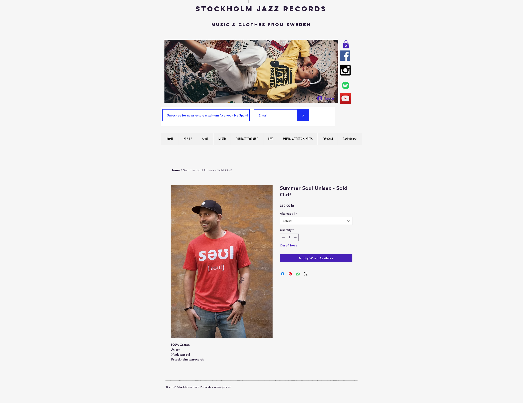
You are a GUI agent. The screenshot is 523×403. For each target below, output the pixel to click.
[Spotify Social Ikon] (345, 85)
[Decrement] (283, 237)
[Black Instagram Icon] (345, 70)
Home (175, 170)
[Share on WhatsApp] (298, 273)
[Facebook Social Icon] (345, 55)
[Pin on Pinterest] (290, 273)
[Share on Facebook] (282, 273)
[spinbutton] (289, 237)
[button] (345, 44)
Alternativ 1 (288, 213)
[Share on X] (305, 273)
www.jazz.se (222, 387)
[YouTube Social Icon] (345, 98)
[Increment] (295, 237)
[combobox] (316, 221)
